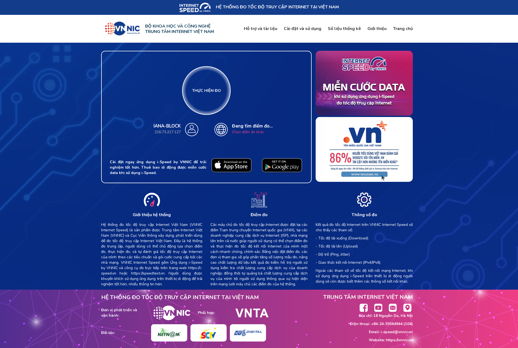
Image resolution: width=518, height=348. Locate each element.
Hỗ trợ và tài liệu (260, 29)
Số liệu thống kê (344, 29)
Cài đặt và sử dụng (302, 29)
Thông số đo (364, 215)
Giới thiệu (377, 29)
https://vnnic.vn (399, 340)
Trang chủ (403, 29)
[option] (169, 333)
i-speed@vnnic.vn (397, 331)
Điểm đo (259, 215)
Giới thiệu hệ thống (152, 215)
